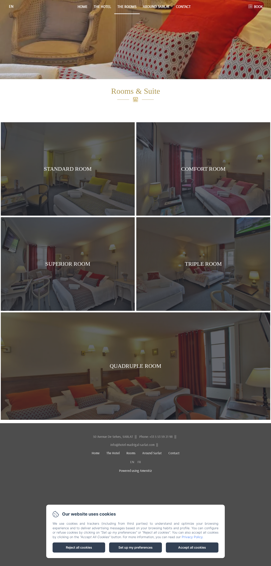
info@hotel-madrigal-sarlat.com (132, 445)
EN (132, 462)
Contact (183, 6)
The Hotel (102, 6)
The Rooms (126, 6)
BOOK (258, 6)
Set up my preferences (135, 547)
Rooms (131, 453)
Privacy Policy (192, 537)
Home (82, 6)
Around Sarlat (156, 6)
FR (139, 462)
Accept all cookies (192, 547)
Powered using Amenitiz (135, 470)
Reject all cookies (79, 547)
